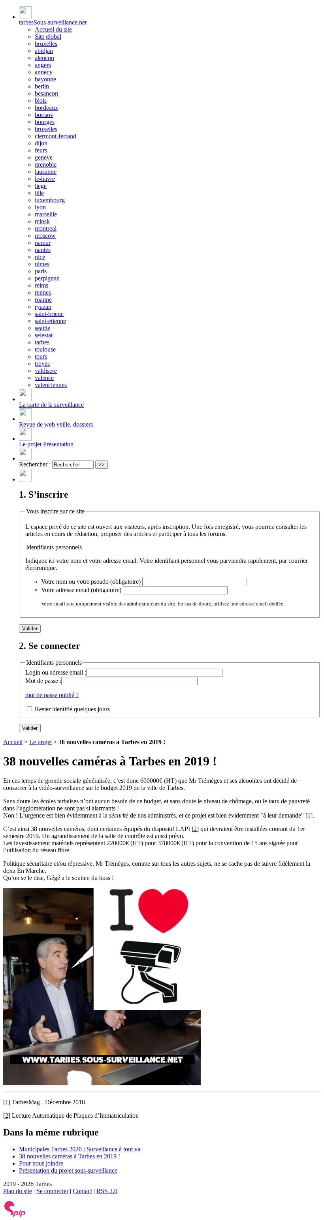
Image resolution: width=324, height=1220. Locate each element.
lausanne (46, 171)
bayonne (45, 79)
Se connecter (52, 1191)
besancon (46, 93)
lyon (40, 207)
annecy (44, 72)
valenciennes (51, 385)
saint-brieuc (49, 313)
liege (41, 185)
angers (43, 65)
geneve (44, 157)
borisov (44, 114)
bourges (45, 121)
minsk (42, 221)
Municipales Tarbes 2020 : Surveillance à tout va (79, 1149)
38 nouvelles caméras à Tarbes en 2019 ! (69, 1156)
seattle (42, 328)
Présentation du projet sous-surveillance (68, 1170)
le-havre (45, 178)
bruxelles (46, 43)
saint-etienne (50, 321)
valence (44, 377)
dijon (41, 143)
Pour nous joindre (41, 1163)
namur (43, 242)
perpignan (47, 278)
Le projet (40, 742)
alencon (44, 58)
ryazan (43, 306)
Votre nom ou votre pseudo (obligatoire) (91, 581)
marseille (46, 214)
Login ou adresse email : (55, 672)
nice (40, 257)
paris (41, 271)
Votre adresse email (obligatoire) (81, 590)
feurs (41, 150)
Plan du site (17, 1191)
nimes (42, 264)
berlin (42, 86)
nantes (43, 249)
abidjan (44, 50)
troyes (42, 363)
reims (41, 285)
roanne (43, 299)
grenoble (46, 164)
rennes (43, 292)
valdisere (46, 370)
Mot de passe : (43, 680)
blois (41, 100)
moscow (45, 235)
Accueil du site (53, 29)
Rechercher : (35, 464)
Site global (48, 36)
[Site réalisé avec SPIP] (15, 1215)
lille (39, 193)
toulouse (45, 349)
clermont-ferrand (55, 136)
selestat (44, 335)
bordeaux (46, 107)
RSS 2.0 (106, 1191)
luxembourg (50, 200)
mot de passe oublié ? (52, 695)
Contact (82, 1191)
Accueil (13, 742)
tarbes (42, 342)
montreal (46, 228)
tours (41, 356)
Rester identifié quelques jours (72, 709)
